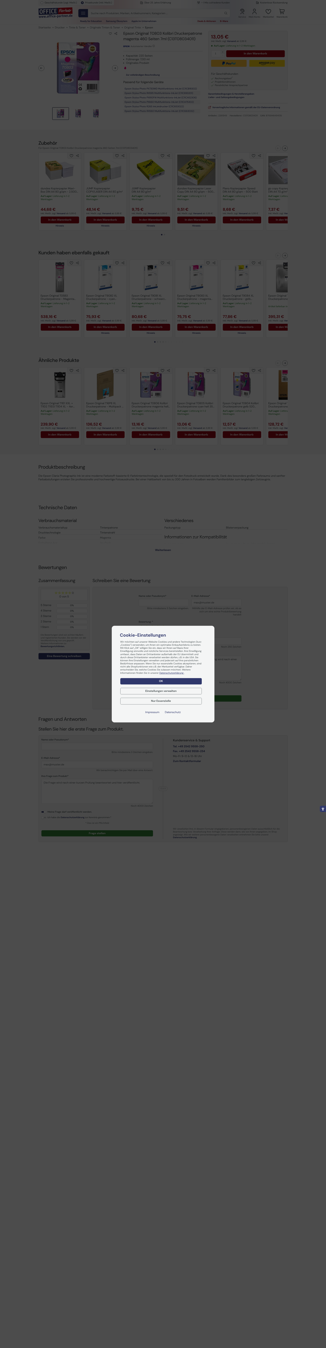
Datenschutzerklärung (171, 673)
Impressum (152, 712)
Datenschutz (173, 712)
